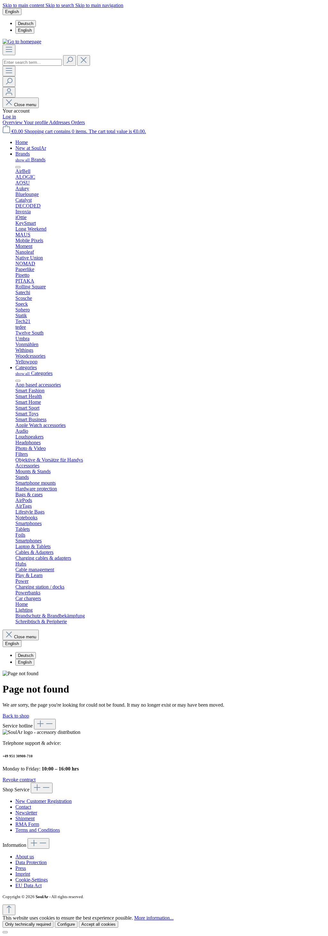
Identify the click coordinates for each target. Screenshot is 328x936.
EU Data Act (28, 885)
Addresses (60, 122)
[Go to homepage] (22, 41)
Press (20, 868)
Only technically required (28, 924)
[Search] (69, 60)
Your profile (36, 122)
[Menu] (9, 50)
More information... (154, 918)
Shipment (25, 818)
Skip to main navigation (99, 5)
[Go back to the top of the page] (9, 910)
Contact (23, 807)
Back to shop (16, 716)
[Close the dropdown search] (83, 60)
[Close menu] (17, 167)
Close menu (25, 104)
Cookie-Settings (31, 879)
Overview (13, 122)
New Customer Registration (43, 801)
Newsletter (26, 812)
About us (24, 856)
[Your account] (9, 92)
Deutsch (25, 23)
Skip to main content (24, 5)
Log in (9, 116)
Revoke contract (19, 779)
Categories (34, 373)
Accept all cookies (98, 924)
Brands (30, 159)
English (25, 30)
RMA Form (27, 824)
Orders (78, 122)
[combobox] (32, 62)
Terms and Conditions (37, 830)
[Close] (5, 932)
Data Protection (31, 862)
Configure (66, 924)
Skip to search (60, 5)
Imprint (22, 874)
